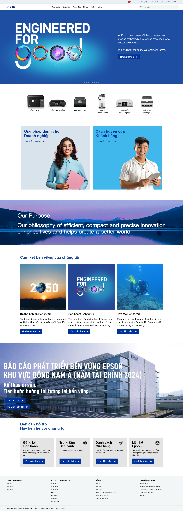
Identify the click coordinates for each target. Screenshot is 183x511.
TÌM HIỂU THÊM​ (32, 141)
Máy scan (10, 489)
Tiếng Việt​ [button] (144, 2)
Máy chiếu (10, 486)
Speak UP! (143, 495)
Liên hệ (37, 508)
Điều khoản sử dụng (47, 508)
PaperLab (54, 495)
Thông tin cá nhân (60, 508)
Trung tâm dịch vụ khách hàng (106, 492)
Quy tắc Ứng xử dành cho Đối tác (151, 489)
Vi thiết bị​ (54, 498)
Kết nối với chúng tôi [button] (157, 2)
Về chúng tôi (144, 483)
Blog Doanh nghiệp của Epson (150, 486)
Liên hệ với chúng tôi (147, 492)
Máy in (9, 483)
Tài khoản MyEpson (173, 2)
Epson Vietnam (134, 2)
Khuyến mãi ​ (55, 501)
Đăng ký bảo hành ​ (102, 495)
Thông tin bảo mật (102, 498)
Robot (53, 492)
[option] (91, 47)
